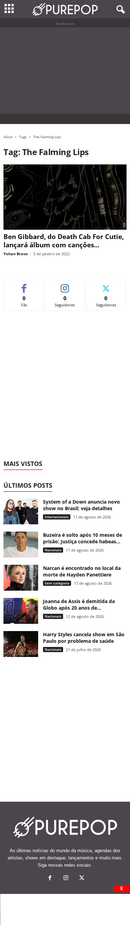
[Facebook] (50, 878)
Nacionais (53, 549)
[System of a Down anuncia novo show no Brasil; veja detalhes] (20, 511)
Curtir (24, 285)
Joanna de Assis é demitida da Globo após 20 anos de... (79, 604)
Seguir (65, 285)
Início (7, 136)
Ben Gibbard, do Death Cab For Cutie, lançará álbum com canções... (63, 240)
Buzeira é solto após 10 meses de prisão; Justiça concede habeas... (82, 538)
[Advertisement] (65, 70)
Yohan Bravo (15, 253)
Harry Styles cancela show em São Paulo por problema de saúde (83, 637)
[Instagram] (66, 878)
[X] (81, 878)
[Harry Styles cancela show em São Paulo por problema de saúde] (20, 644)
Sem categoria (57, 583)
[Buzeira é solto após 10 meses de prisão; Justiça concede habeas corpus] (20, 544)
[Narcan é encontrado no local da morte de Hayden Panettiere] (20, 578)
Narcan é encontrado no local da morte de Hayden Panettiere (82, 571)
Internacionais (57, 516)
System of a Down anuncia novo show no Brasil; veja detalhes (81, 505)
